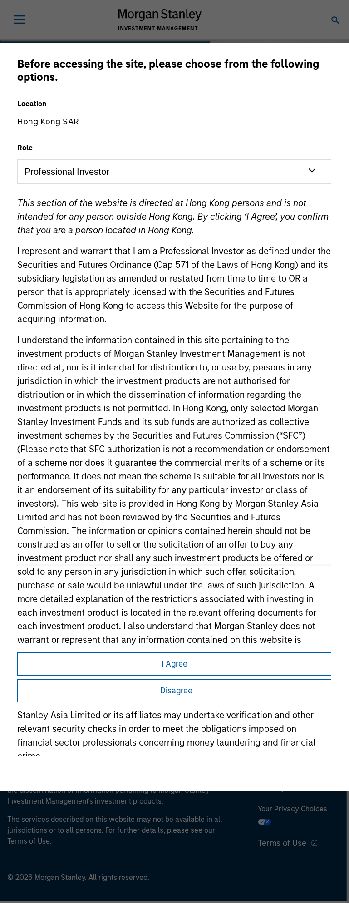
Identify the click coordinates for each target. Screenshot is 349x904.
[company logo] (160, 19)
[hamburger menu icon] (19, 19)
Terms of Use (282, 843)
